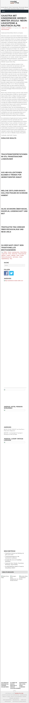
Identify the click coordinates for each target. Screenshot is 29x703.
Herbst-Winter (23, 252)
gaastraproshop (15, 252)
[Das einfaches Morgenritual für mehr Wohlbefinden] (5, 628)
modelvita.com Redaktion (6, 27)
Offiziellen (13, 255)
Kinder (9, 253)
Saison (20, 257)
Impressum (8, 701)
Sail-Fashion (15, 257)
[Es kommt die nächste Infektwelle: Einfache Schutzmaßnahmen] (14, 628)
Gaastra (9, 252)
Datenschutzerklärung (19, 701)
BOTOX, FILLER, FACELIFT (10, 429)
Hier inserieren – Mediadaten (11, 699)
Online (17, 255)
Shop (11, 258)
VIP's (26, 27)
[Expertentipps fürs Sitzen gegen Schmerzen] (23, 628)
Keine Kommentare (5, 29)
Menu (3, 11)
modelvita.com (19, 693)
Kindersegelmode (22, 253)
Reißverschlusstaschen (6, 257)
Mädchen (3, 255)
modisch (8, 255)
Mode (23, 27)
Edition (5, 252)
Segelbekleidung (5, 258)
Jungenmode (4, 253)
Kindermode (14, 253)
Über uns (23, 699)
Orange (22, 255)
